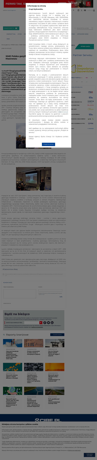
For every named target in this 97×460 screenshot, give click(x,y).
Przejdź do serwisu (48, 144)
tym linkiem (40, 67)
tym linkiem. (45, 40)
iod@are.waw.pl (62, 112)
